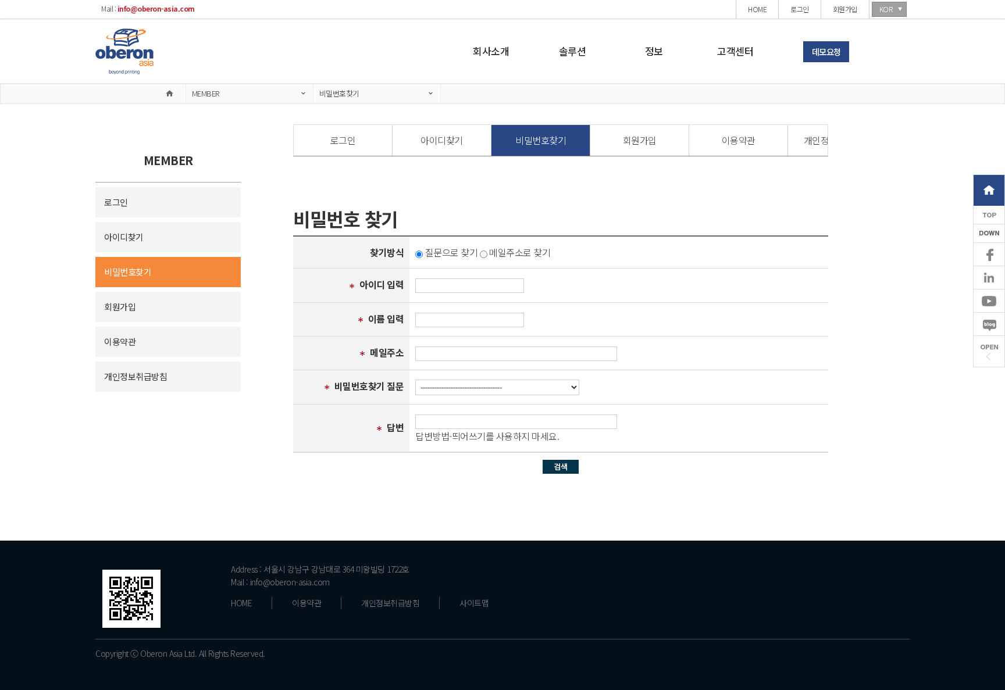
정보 (654, 51)
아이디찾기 (124, 237)
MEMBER (205, 93)
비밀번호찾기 (339, 93)
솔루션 (572, 51)
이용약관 (120, 341)
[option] (343, 140)
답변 (395, 427)
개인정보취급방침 (135, 376)
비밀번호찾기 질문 (369, 386)
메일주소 (387, 352)
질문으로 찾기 (451, 252)
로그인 (116, 202)
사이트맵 (474, 603)
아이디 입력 (381, 284)
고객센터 (735, 51)
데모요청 (826, 51)
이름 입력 (386, 319)
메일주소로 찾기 (519, 252)
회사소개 (491, 51)
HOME (241, 603)
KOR (886, 9)
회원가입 (120, 307)
